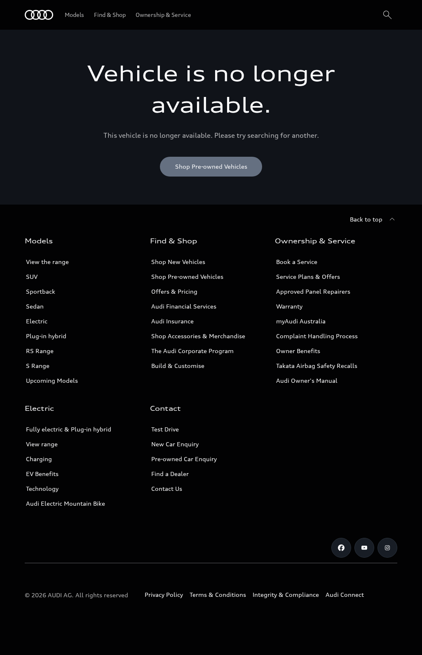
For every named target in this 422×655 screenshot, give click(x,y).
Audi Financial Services (183, 306)
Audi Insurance (172, 321)
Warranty (289, 306)
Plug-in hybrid (46, 335)
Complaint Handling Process (317, 335)
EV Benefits (42, 473)
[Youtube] (364, 548)
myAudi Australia (301, 321)
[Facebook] (341, 548)
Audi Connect (345, 594)
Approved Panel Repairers (313, 291)
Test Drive (165, 429)
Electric (36, 321)
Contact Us (166, 488)
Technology (42, 488)
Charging (39, 458)
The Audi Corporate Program (192, 350)
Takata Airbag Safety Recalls (316, 365)
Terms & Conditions (218, 594)
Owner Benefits (298, 350)
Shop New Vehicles (178, 261)
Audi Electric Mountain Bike (65, 503)
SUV (32, 276)
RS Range (40, 350)
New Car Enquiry (175, 444)
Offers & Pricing (174, 291)
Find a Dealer (170, 473)
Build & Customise (177, 365)
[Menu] (39, 15)
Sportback (40, 291)
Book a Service (296, 261)
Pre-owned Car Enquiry (184, 458)
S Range (37, 365)
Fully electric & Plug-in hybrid (68, 429)
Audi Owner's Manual (307, 380)
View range (42, 444)
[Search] (387, 15)
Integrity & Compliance (286, 594)
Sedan (35, 306)
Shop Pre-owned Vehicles (187, 276)
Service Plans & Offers (308, 276)
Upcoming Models (52, 380)
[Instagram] (387, 548)
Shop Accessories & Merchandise (198, 335)
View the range (47, 261)
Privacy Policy (164, 594)
